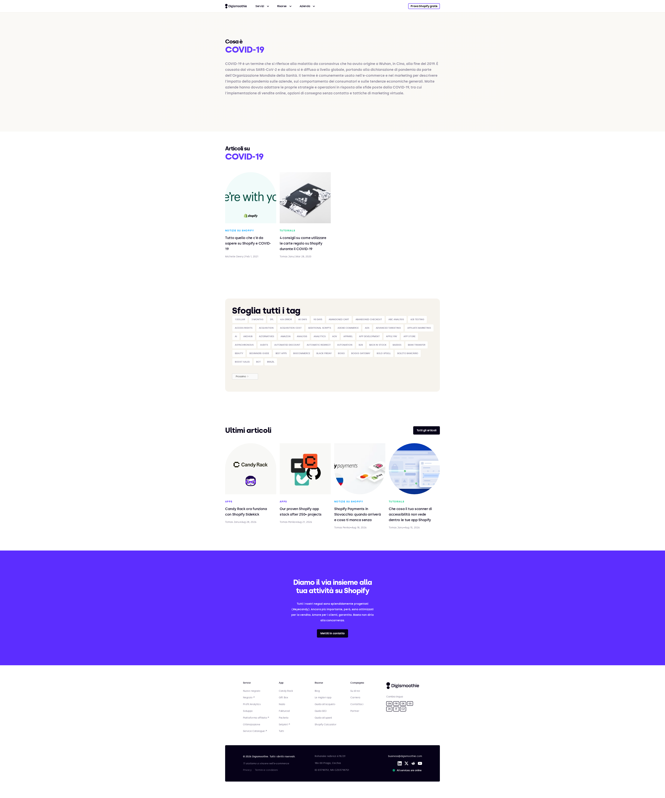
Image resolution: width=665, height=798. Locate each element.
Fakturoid (284, 711)
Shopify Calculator (325, 724)
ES (410, 703)
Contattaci (356, 704)
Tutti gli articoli (426, 430)
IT (396, 708)
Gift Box (283, 697)
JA (389, 708)
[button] (262, 6)
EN (389, 703)
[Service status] (408, 770)
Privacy (247, 770)
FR (396, 703)
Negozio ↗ (248, 697)
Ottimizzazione (251, 724)
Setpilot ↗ (284, 724)
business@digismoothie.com (405, 756)
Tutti (281, 731)
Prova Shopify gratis (424, 6)
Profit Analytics (252, 704)
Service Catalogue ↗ (255, 731)
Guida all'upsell (323, 717)
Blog (317, 691)
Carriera (355, 697)
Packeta (283, 717)
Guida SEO (321, 711)
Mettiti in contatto (332, 633)
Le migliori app (323, 697)
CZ (403, 708)
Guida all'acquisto (325, 704)
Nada (282, 704)
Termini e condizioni (266, 770)
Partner (354, 711)
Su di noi (355, 691)
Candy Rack (286, 691)
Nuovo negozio (251, 691)
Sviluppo (248, 711)
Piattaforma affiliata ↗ (256, 717)
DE (403, 703)
